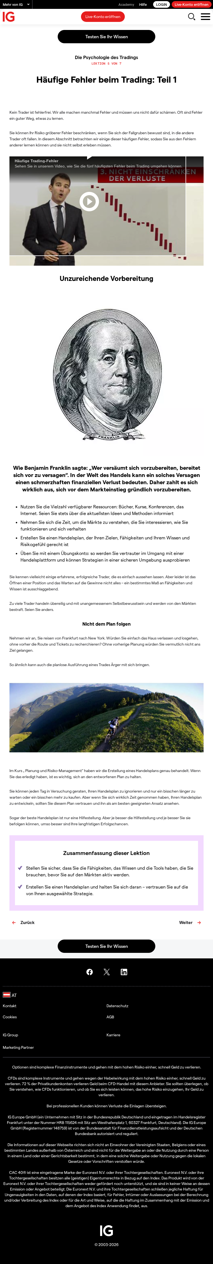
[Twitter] (107, 972)
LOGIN (161, 4)
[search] (191, 16)
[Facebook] (90, 972)
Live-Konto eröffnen (192, 4)
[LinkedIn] (125, 972)
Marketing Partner (18, 1047)
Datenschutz (117, 1005)
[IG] (9, 17)
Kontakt (9, 1005)
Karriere (113, 1034)
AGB (110, 1016)
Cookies (10, 1016)
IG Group (10, 1034)
